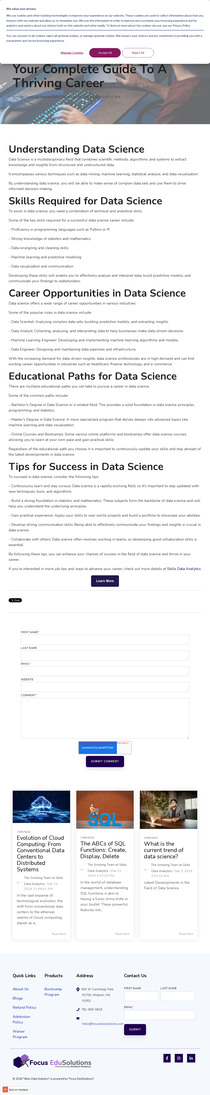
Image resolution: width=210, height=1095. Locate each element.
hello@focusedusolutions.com (103, 1024)
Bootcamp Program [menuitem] (54, 992)
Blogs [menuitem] (18, 998)
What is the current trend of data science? (164, 850)
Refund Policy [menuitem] (24, 1007)
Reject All (138, 52)
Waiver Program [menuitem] (20, 1034)
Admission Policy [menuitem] (22, 1019)
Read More (59, 934)
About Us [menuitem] (21, 989)
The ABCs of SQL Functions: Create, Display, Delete (103, 850)
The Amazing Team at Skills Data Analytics (50, 97)
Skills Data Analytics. (184, 568)
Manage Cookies (72, 52)
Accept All (105, 52)
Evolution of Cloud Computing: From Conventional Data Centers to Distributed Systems (40, 853)
